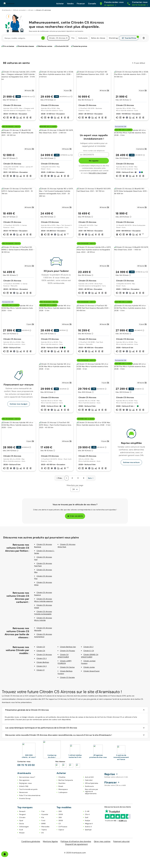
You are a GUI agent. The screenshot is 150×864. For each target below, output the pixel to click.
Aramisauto (6, 10)
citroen (31, 10)
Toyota (44, 830)
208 (60, 811)
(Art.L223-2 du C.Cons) (97, 173)
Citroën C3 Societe (67, 677)
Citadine (61, 777)
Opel (21, 820)
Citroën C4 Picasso (67, 651)
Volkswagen (24, 827)
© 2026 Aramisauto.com (75, 852)
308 (60, 817)
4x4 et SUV (89, 777)
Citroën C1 (41, 670)
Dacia (21, 823)
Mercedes (45, 827)
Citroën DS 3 (88, 647)
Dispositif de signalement (76, 844)
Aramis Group (24, 798)
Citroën (22, 817)
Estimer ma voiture (131, 462)
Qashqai (88, 830)
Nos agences (24, 780)
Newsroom (23, 792)
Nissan (22, 833)
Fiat (43, 811)
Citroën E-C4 (88, 651)
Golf (86, 817)
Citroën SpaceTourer (91, 671)
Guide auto (89, 786)
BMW (43, 823)
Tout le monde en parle (28, 789)
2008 (60, 814)
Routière (61, 783)
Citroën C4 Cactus (67, 667)
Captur (61, 830)
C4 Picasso (62, 827)
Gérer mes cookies (102, 841)
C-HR (87, 811)
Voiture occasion (19, 10)
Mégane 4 (89, 823)
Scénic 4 (88, 827)
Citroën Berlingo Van (68, 647)
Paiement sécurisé (121, 841)
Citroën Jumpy (89, 667)
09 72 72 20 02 (26, 765)
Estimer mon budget (18, 404)
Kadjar (87, 820)
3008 (60, 820)
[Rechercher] (43, 38)
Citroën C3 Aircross (44, 654)
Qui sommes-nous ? (27, 777)
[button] (67, 38)
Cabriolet (89, 780)
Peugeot (22, 814)
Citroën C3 (41, 647)
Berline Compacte (65, 780)
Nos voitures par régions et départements (91, 791)
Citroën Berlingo (43, 662)
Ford (43, 820)
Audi (21, 830)
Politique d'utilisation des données (76, 841)
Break (60, 786)
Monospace (63, 789)
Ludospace (62, 792)
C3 (59, 823)
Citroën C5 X (42, 658)
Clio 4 (87, 814)
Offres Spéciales (91, 783)
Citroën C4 (41, 651)
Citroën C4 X (42, 666)
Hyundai (44, 814)
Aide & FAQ (23, 786)
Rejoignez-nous (25, 783)
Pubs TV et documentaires (29, 795)
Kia (42, 817)
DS (42, 833)
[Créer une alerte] (4, 854)
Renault (22, 811)
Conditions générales (30, 841)
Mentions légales (50, 841)
